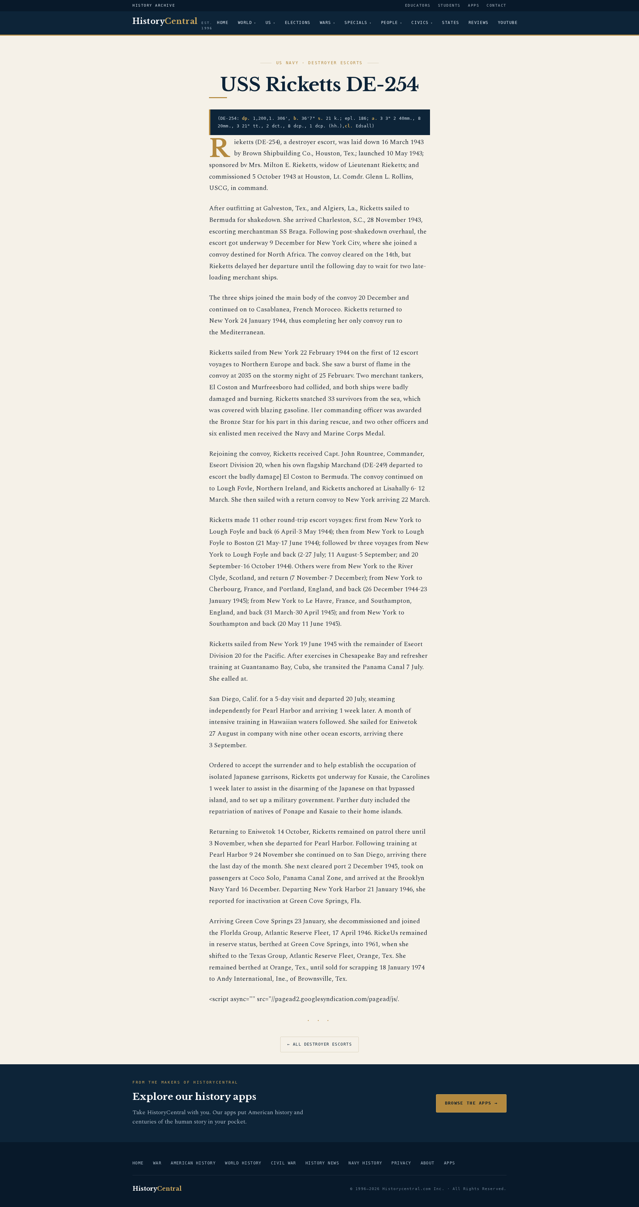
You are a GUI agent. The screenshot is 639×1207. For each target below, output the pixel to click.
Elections (298, 22)
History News (322, 1163)
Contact (497, 5)
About (428, 1163)
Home (222, 22)
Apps (473, 5)
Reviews (479, 22)
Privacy (401, 1163)
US (268, 22)
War (157, 1163)
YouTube (508, 22)
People (389, 22)
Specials (355, 22)
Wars (325, 22)
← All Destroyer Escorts (319, 1044)
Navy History (365, 1163)
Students (449, 5)
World (245, 22)
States (450, 22)
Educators (418, 5)
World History (243, 1163)
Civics (419, 22)
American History (193, 1163)
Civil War (283, 1163)
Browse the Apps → (471, 1103)
